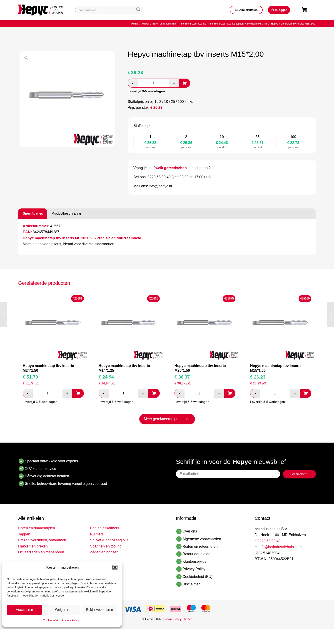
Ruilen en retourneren (200, 546)
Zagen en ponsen (104, 552)
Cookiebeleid (51, 620)
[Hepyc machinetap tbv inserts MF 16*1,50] (330, 314)
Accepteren (24, 610)
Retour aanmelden (197, 554)
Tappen (24, 534)
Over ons (189, 531)
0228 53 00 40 (269, 541)
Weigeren (62, 610)
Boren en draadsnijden (36, 528)
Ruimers (97, 534)
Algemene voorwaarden (201, 539)
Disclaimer (191, 584)
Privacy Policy (70, 620)
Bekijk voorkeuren (99, 610)
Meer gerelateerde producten (167, 419)
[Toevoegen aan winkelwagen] (184, 83)
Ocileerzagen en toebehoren (41, 552)
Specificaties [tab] (33, 213)
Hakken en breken (33, 546)
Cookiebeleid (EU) (197, 577)
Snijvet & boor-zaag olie (109, 540)
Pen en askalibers (104, 528)
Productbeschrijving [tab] (66, 213)
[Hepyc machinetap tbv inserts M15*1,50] (3, 314)
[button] (115, 567)
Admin (188, 619)
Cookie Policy (172, 619)
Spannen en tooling (106, 546)
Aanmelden (299, 474)
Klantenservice (194, 561)
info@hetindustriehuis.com (280, 547)
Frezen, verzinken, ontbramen (42, 540)
